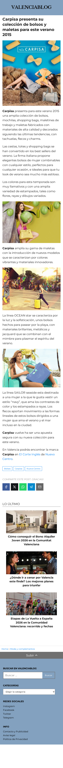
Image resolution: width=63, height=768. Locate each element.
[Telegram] (31, 487)
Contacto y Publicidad (15, 731)
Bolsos (7, 468)
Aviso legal (9, 735)
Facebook (8, 710)
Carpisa (18, 468)
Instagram (9, 706)
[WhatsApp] (23, 487)
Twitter (7, 713)
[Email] (39, 487)
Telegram (8, 717)
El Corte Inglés (29, 454)
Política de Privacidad (15, 739)
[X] (14, 487)
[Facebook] (6, 487)
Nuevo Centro (33, 468)
